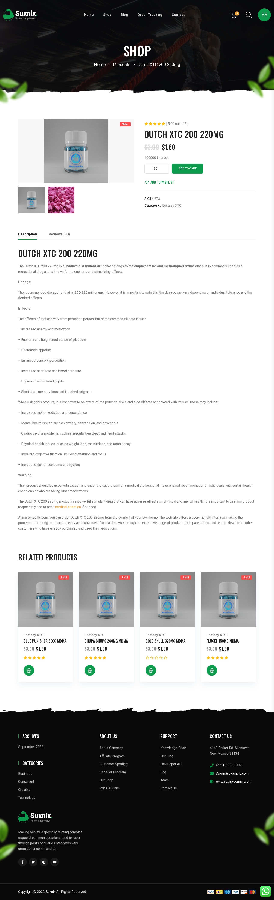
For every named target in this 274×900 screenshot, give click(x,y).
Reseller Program (113, 772)
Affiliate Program (112, 756)
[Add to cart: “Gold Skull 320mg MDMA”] (151, 670)
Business (25, 774)
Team (165, 780)
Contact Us (169, 788)
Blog (124, 15)
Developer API (172, 764)
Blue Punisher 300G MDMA (45, 641)
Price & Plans (110, 788)
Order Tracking (149, 15)
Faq (163, 772)
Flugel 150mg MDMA (223, 641)
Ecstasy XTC (171, 205)
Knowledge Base (173, 748)
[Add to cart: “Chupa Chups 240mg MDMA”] (90, 670)
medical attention (68, 507)
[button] (159, 182)
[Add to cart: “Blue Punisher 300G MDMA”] (29, 670)
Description (27, 234)
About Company (111, 748)
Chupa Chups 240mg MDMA (106, 641)
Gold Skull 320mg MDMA (165, 641)
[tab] (27, 235)
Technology (26, 798)
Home (89, 15)
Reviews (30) (59, 234)
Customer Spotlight (114, 764)
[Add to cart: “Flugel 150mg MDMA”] (212, 670)
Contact (178, 15)
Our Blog (167, 756)
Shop (107, 15)
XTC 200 (57, 253)
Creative (24, 790)
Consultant (26, 782)
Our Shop (106, 780)
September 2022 (30, 747)
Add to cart (188, 168)
